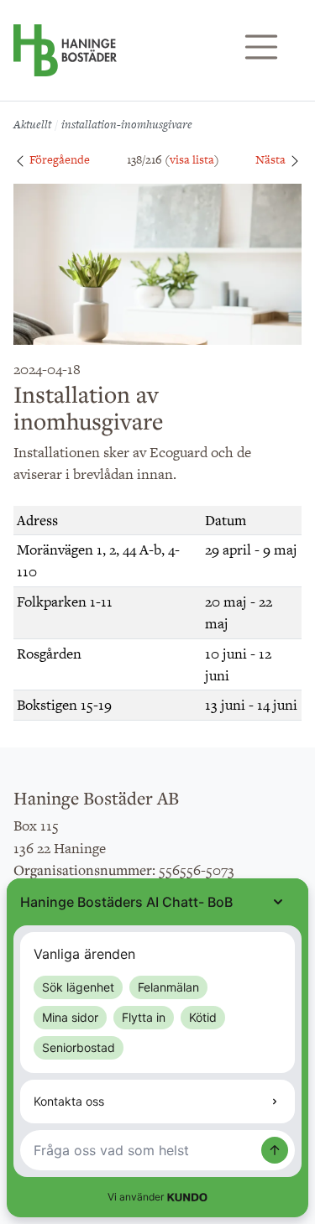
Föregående (58, 159)
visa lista (192, 159)
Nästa (271, 159)
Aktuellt (32, 124)
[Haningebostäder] (65, 59)
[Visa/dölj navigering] (261, 47)
